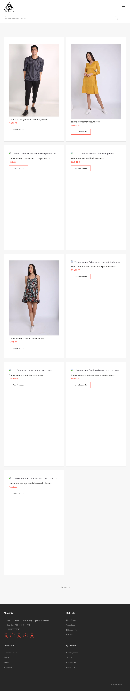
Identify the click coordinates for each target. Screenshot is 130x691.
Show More (65, 587)
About (6, 657)
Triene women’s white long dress (87, 158)
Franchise (8, 667)
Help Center (71, 620)
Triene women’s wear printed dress (26, 338)
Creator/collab (72, 653)
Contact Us (70, 667)
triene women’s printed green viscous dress (93, 375)
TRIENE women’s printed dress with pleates (30, 483)
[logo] (9, 7)
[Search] (114, 19)
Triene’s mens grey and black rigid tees (28, 119)
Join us (69, 657)
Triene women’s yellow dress (85, 121)
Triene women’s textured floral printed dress (93, 266)
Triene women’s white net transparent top (30, 158)
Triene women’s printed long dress (26, 375)
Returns (69, 635)
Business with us (10, 653)
